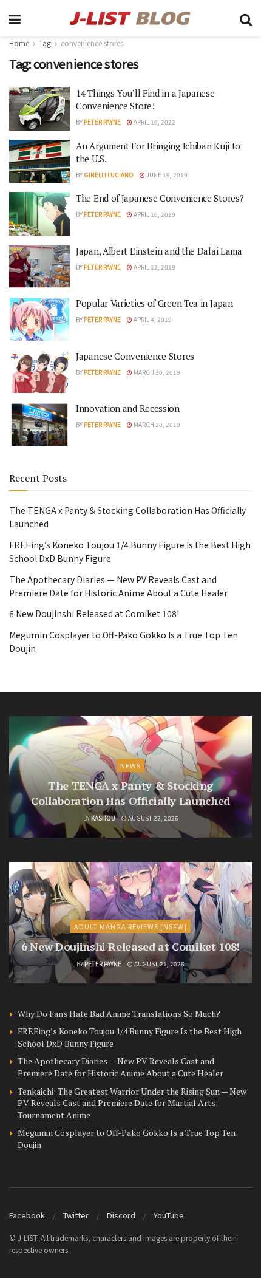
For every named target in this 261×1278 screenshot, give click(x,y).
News (130, 765)
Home (19, 43)
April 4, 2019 (152, 319)
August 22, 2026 (152, 817)
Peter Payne (102, 121)
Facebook (27, 1215)
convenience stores (92, 43)
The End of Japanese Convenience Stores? (159, 198)
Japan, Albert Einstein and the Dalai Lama (159, 251)
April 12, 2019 (153, 267)
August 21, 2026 (159, 963)
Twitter (76, 1215)
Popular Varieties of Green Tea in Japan (154, 303)
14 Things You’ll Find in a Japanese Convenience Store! (145, 99)
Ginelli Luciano (109, 174)
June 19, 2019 (166, 174)
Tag (45, 43)
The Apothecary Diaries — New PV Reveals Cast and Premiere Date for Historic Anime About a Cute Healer (120, 1067)
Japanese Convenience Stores (135, 356)
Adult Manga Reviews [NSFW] (130, 926)
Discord (121, 1215)
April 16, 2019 (153, 214)
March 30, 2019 (156, 372)
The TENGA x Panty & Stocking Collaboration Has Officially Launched (130, 793)
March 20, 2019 (156, 424)
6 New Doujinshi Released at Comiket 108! (94, 613)
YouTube (169, 1215)
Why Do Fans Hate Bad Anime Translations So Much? (119, 1013)
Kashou (103, 817)
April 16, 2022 (153, 121)
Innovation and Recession (128, 408)
